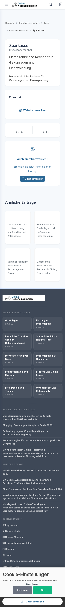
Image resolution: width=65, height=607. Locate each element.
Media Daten (12, 567)
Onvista (41, 255)
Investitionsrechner (18, 30)
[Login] (60, 5)
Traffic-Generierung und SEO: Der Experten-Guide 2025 (31, 472)
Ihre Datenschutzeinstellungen (23, 561)
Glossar (9, 549)
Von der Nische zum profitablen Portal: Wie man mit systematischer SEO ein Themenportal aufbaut (32, 497)
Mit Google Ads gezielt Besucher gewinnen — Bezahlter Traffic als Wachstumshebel (28, 481)
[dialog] (32, 582)
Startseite (9, 23)
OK (42, 590)
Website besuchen (34, 110)
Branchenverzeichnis (29, 23)
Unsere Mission (14, 537)
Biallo (11, 255)
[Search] (51, 4)
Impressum (11, 525)
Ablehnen (22, 590)
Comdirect (14, 218)
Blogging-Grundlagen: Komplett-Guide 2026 (28, 425)
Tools (46, 23)
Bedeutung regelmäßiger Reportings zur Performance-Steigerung (25, 433)
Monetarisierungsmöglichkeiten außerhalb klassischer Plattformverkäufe (27, 418)
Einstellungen (32, 584)
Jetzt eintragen (34, 178)
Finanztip (42, 218)
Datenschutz (12, 531)
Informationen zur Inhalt (18, 543)
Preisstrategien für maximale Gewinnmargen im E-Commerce (31, 442)
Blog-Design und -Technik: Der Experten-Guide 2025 (32, 489)
